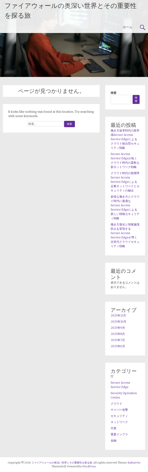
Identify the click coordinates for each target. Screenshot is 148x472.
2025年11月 (118, 315)
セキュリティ (119, 416)
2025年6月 (118, 346)
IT (112, 376)
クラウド (116, 403)
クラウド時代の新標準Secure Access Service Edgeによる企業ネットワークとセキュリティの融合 (125, 181)
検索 (113, 92)
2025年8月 (118, 334)
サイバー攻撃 (119, 409)
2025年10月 (118, 321)
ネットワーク (119, 422)
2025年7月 (118, 340)
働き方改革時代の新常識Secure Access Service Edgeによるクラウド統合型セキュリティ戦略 (125, 139)
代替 (113, 428)
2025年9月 (118, 327)
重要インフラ (119, 434)
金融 (113, 440)
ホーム (127, 27)
